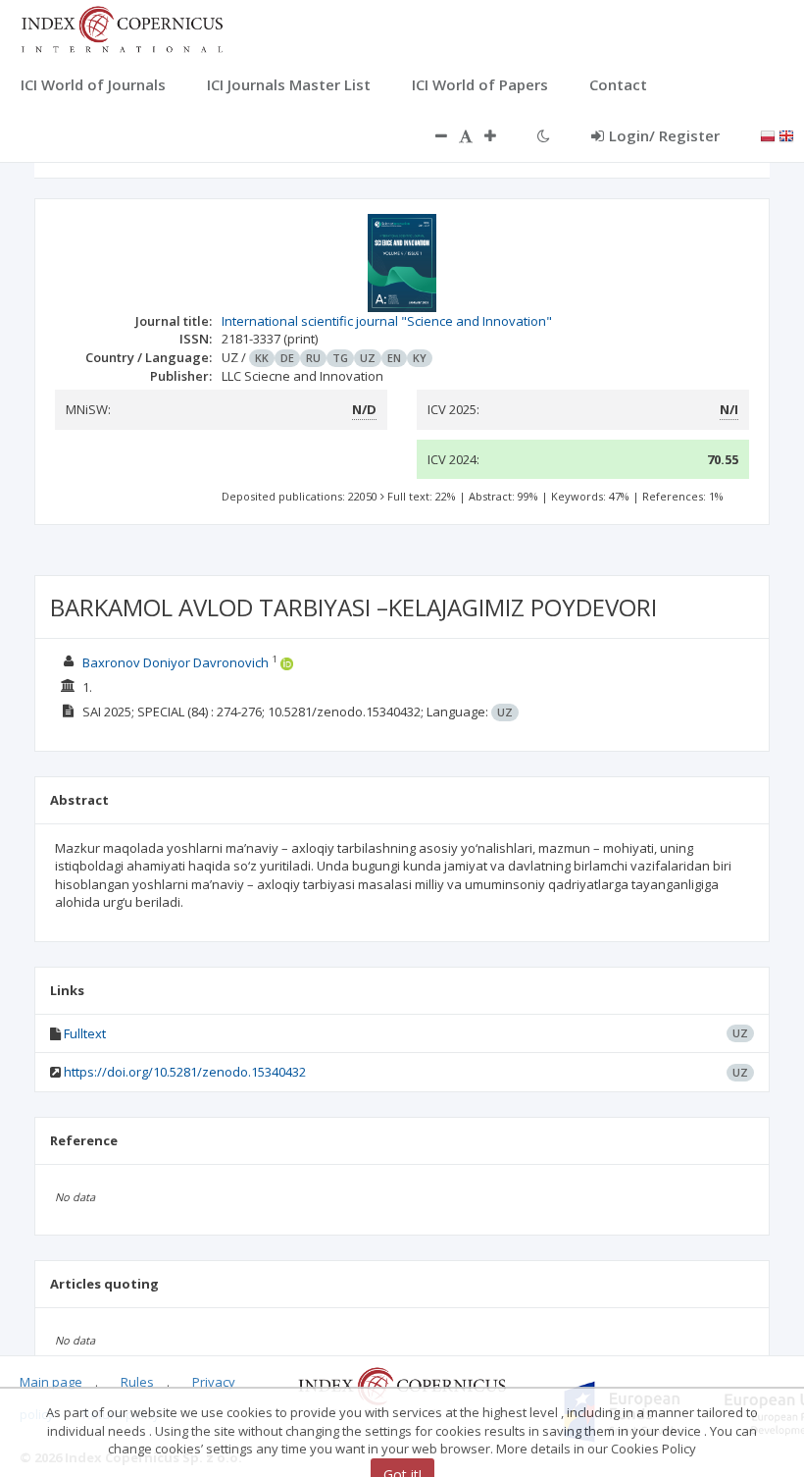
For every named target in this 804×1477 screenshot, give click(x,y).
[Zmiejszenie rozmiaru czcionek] (431, 135)
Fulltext (85, 1033)
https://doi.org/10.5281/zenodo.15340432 (185, 1072)
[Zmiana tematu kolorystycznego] (544, 135)
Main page (51, 1382)
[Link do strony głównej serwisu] (121, 27)
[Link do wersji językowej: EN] (786, 134)
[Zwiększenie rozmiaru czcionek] (500, 135)
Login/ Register (664, 135)
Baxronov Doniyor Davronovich (177, 662)
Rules (137, 1382)
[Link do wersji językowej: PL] (768, 134)
